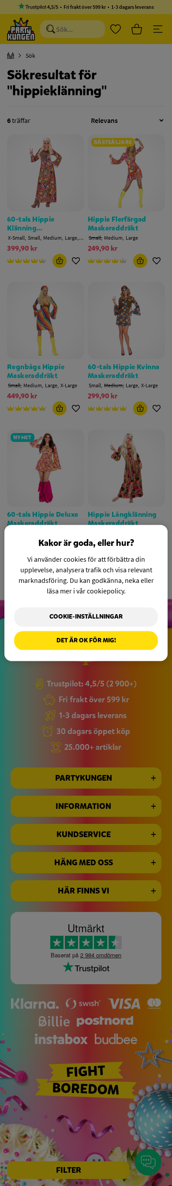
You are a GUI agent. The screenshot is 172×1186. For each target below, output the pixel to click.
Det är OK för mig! (86, 640)
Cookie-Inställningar (86, 616)
